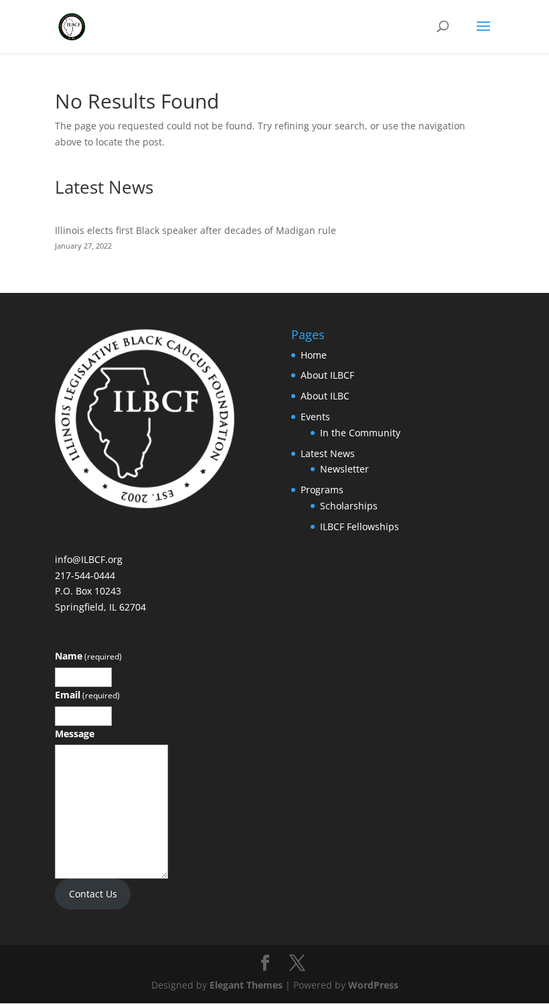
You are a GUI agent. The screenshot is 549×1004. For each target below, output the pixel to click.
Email (87, 694)
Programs (322, 489)
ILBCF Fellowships (359, 526)
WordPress (373, 985)
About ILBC (325, 395)
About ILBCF (327, 375)
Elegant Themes (246, 985)
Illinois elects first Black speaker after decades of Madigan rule (195, 230)
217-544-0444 (85, 575)
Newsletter (344, 468)
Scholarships (349, 505)
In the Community (360, 432)
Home (314, 355)
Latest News (328, 453)
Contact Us (93, 893)
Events (315, 416)
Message (74, 733)
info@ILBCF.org (89, 559)
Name (88, 655)
